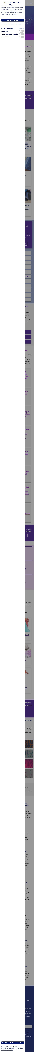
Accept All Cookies (12, 20)
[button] (7, 28)
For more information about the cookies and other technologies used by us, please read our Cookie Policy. (12, 1048)
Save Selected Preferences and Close (12, 1043)
